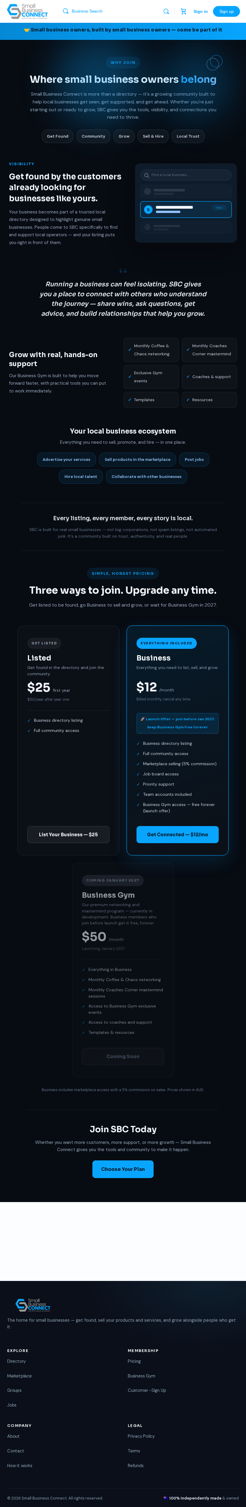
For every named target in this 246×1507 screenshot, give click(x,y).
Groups (14, 1390)
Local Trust (188, 136)
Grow (124, 136)
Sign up (226, 11)
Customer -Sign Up (147, 1390)
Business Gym (141, 1376)
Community (93, 136)
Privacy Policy (141, 1436)
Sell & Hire (153, 136)
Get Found (57, 136)
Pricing (134, 1361)
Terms (134, 1451)
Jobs (11, 1405)
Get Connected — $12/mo (177, 834)
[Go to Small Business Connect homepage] (27, 11)
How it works (19, 1465)
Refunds (136, 1465)
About (13, 1436)
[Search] (166, 11)
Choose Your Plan (123, 1169)
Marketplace (19, 1376)
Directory (16, 1361)
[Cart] (184, 11)
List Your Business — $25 (68, 834)
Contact (15, 1451)
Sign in (201, 11)
